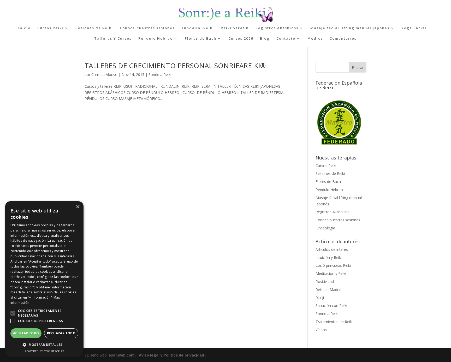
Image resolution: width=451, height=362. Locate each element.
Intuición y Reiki (329, 257)
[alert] (44, 279)
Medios (315, 39)
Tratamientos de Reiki (334, 321)
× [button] (78, 207)
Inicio (24, 28)
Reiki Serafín (235, 28)
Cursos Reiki (50, 28)
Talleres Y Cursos (113, 39)
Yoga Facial (413, 28)
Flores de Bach (200, 39)
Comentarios (343, 39)
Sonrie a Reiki (160, 74)
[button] (13, 313)
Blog (265, 39)
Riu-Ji (320, 297)
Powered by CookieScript (44, 351)
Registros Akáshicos (277, 28)
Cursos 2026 (240, 39)
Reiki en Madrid (328, 289)
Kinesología (325, 227)
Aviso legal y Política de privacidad (171, 355)
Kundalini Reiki (197, 28)
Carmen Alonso (104, 74)
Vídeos (321, 329)
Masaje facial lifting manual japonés (349, 28)
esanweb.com (122, 355)
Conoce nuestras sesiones (147, 28)
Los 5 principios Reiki (333, 265)
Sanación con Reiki (331, 305)
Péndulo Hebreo (155, 39)
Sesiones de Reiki (94, 28)
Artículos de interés (332, 249)
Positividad (325, 281)
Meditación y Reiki (331, 273)
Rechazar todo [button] (61, 333)
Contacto (285, 39)
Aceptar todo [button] (26, 333)
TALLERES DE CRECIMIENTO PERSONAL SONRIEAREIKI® (175, 65)
